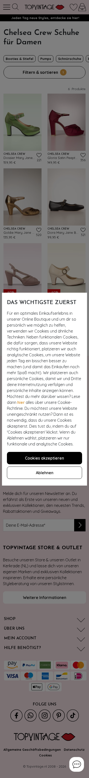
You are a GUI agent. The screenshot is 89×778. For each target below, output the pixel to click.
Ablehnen (44, 472)
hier (21, 402)
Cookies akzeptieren (44, 458)
